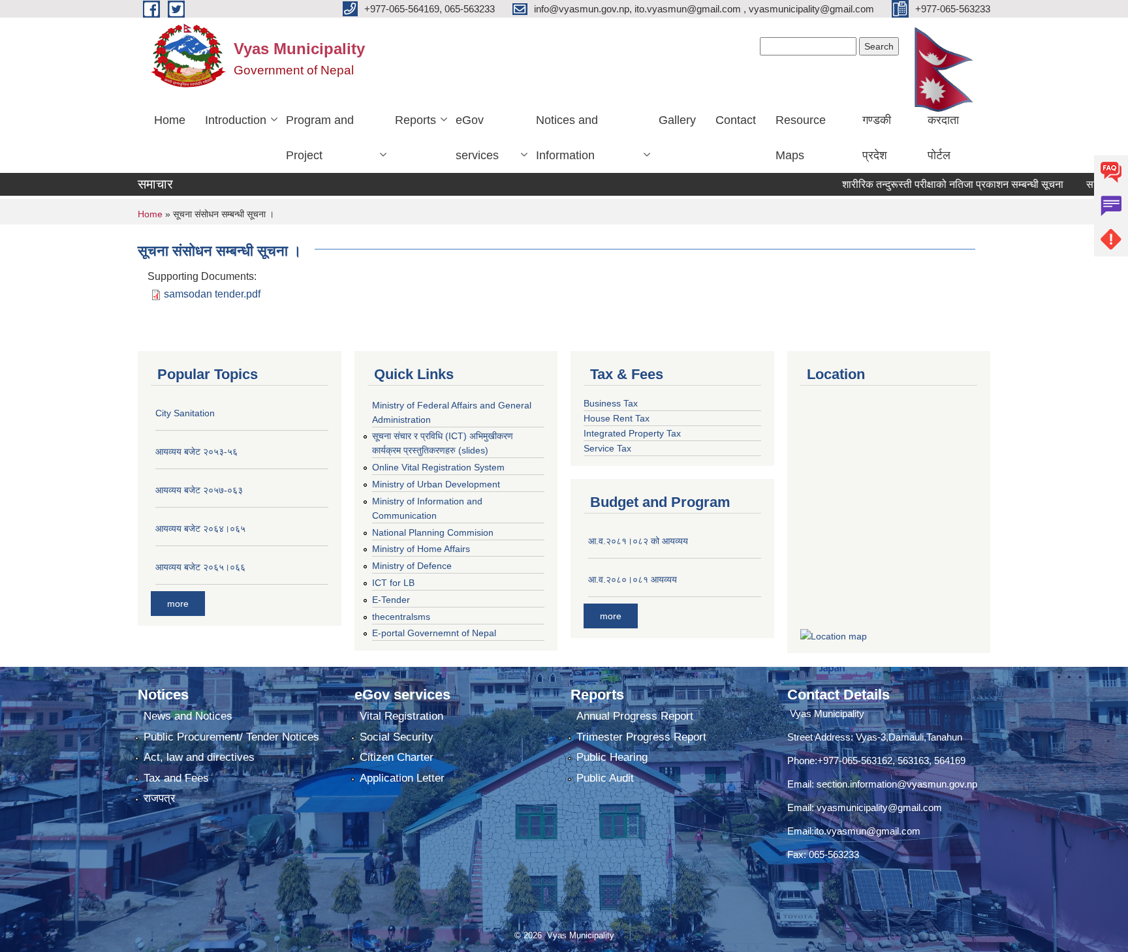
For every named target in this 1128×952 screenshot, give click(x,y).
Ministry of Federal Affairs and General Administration (451, 412)
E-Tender (391, 599)
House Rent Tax (617, 418)
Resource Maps (801, 138)
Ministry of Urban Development (436, 484)
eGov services (477, 138)
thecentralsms (401, 616)
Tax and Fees (176, 778)
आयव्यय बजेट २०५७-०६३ (199, 490)
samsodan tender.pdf (212, 293)
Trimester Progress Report (641, 737)
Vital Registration (401, 716)
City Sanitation (185, 413)
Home (169, 120)
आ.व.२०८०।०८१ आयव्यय (632, 579)
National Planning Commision (433, 532)
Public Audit (605, 778)
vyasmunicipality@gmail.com (879, 807)
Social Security (396, 737)
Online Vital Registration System (438, 467)
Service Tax (607, 448)
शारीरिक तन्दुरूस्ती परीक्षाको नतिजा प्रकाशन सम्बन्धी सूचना (928, 184)
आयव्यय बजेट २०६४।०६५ (200, 528)
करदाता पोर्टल (943, 138)
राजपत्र (159, 798)
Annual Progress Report (634, 716)
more (178, 603)
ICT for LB (393, 582)
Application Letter (402, 778)
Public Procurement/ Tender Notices (231, 737)
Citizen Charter (396, 757)
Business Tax (611, 403)
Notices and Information (567, 138)
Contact (735, 120)
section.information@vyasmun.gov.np (897, 784)
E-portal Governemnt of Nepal (434, 633)
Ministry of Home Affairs (421, 549)
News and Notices (188, 716)
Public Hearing (612, 757)
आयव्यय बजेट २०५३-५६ (196, 451)
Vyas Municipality (825, 713)
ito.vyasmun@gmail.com (867, 831)
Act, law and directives (199, 757)
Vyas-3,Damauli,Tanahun (909, 737)
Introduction (235, 120)
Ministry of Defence (412, 565)
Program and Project (320, 138)
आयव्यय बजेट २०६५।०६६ (200, 567)
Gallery (677, 120)
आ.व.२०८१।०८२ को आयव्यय (638, 541)
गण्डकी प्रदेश (876, 138)
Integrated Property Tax (632, 433)
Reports (415, 120)
